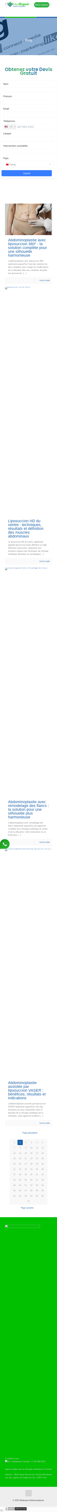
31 (14, 1169)
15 (26, 1153)
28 (31, 1164)
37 (14, 1174)
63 (26, 1196)
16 (31, 1153)
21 (26, 1158)
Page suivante (27, 1208)
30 (42, 1164)
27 (26, 1164)
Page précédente (29, 1133)
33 (26, 1169)
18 (42, 1153)
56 (20, 1190)
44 (20, 1180)
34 (31, 1169)
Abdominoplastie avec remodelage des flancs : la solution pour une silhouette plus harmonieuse (28, 809)
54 (42, 1185)
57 (26, 1190)
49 (14, 1185)
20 (20, 1158)
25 (14, 1164)
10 (31, 1148)
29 (37, 1164)
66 (42, 1196)
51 (26, 1185)
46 (31, 1180)
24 (42, 1158)
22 (31, 1158)
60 (42, 1190)
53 (37, 1185)
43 (14, 1180)
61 (14, 1196)
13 (14, 1153)
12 (42, 1148)
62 (20, 1196)
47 (37, 1180)
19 (14, 1158)
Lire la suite (45, 280)
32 (20, 1169)
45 (26, 1180)
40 (31, 1174)
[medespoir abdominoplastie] (28, 4)
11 (37, 1148)
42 (42, 1174)
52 (31, 1185)
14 (20, 1153)
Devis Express (41, 5)
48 (42, 1180)
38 (20, 1174)
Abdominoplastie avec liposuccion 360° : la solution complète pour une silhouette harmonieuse (27, 247)
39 (26, 1174)
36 (42, 1169)
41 (37, 1174)
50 (20, 1185)
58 (31, 1190)
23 (37, 1158)
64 (31, 1196)
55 (14, 1190)
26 (20, 1164)
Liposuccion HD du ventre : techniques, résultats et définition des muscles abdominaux (25, 528)
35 (37, 1169)
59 (37, 1190)
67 (29, 1201)
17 (37, 1153)
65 (37, 1196)
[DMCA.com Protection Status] (15, 1510)
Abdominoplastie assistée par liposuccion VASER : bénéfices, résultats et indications (27, 1090)
